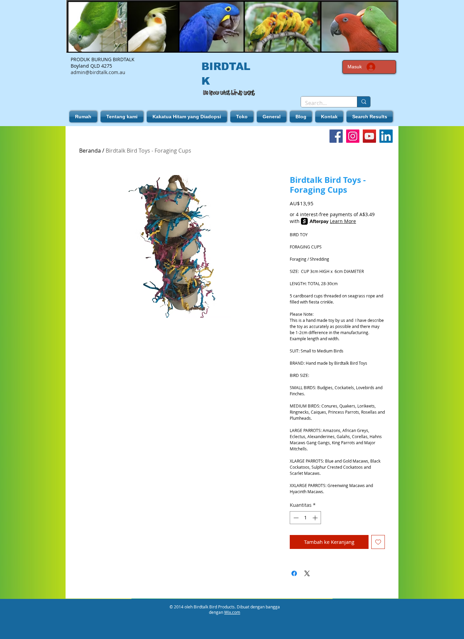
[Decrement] (295, 518)
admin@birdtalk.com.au (98, 72)
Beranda (90, 150)
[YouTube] (369, 136)
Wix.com (232, 612)
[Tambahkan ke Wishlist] (378, 542)
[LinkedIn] (386, 136)
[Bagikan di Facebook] (294, 573)
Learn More (343, 221)
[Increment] (315, 518)
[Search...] (363, 102)
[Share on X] (307, 573)
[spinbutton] (305, 518)
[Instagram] (352, 136)
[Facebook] (336, 136)
